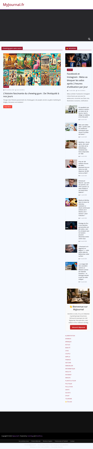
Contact (72, 441)
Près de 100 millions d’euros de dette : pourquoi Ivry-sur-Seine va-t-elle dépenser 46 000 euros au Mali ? (84, 167)
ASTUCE (67, 345)
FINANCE (68, 360)
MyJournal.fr (13, 4)
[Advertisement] (46, 23)
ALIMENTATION (70, 335)
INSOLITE (68, 372)
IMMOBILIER (69, 366)
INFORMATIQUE (70, 369)
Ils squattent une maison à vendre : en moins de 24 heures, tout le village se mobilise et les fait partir (84, 112)
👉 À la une (68, 402)
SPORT (67, 396)
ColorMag (30, 436)
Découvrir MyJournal (78, 327)
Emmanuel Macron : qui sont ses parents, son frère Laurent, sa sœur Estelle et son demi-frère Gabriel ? (84, 186)
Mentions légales (47, 441)
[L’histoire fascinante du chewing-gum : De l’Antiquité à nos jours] (32, 69)
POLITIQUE (68, 384)
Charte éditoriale (36, 441)
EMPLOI (67, 357)
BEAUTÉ (67, 348)
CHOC (67, 351)
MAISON (67, 378)
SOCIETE (67, 393)
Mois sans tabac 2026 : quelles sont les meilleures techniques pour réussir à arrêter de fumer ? (84, 129)
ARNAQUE (68, 342)
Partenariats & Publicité (61, 441)
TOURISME (68, 399)
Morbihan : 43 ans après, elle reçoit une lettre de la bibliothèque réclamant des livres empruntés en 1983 (84, 148)
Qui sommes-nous (24, 441)
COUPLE (67, 354)
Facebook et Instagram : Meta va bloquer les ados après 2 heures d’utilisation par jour (77, 80)
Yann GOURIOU (21, 90)
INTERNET (70, 69)
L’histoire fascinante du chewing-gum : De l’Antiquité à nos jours (31, 95)
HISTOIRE (6, 86)
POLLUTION (69, 387)
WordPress (39, 436)
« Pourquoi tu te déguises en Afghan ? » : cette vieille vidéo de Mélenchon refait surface (84, 251)
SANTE (67, 390)
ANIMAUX (68, 339)
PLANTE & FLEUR (70, 381)
